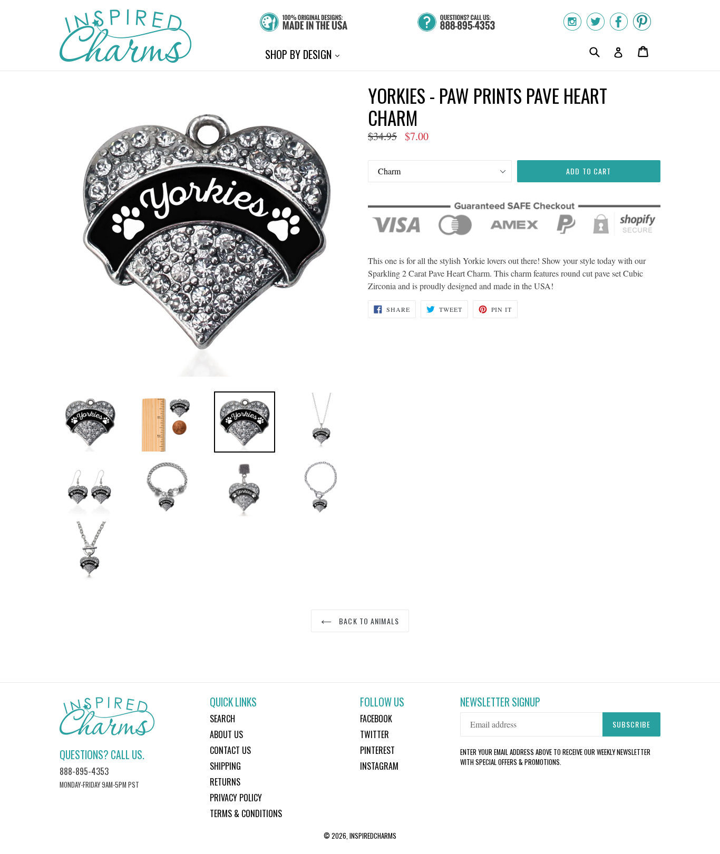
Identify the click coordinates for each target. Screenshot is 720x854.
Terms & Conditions (246, 813)
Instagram (379, 766)
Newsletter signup (500, 702)
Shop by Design (305, 54)
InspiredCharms (372, 835)
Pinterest (377, 750)
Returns (225, 782)
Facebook (376, 718)
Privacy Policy (236, 797)
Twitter (374, 734)
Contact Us (230, 750)
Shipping (225, 766)
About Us (226, 734)
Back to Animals (368, 620)
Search (222, 718)
